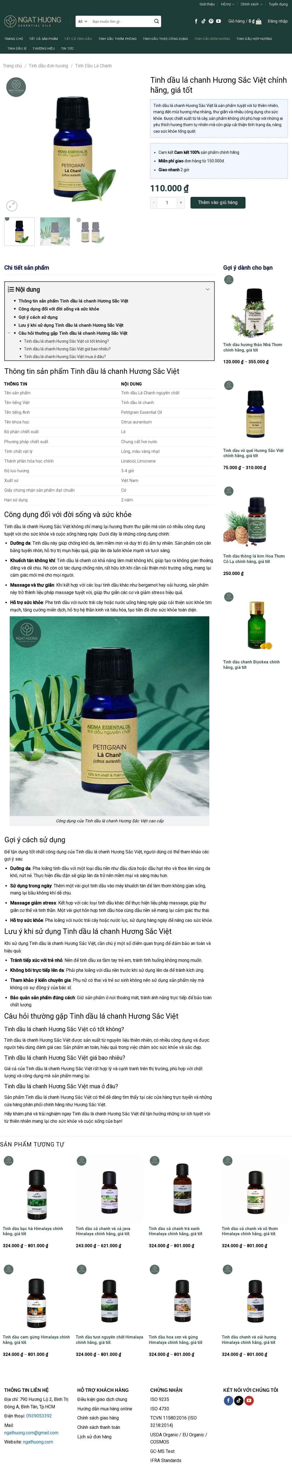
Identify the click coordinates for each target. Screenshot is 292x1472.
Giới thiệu (207, 4)
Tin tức (67, 49)
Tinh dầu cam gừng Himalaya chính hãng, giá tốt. (36, 1340)
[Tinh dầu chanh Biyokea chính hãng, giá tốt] (255, 623)
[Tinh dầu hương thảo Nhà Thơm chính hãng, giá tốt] (255, 306)
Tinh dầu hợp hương (254, 39)
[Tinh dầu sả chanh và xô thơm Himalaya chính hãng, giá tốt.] (255, 1188)
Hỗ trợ (226, 4)
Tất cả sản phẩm (43, 39)
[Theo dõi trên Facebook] (196, 21)
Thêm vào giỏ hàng (218, 202)
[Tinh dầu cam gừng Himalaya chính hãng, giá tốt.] (36, 1297)
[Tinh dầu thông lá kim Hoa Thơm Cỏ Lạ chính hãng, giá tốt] (255, 518)
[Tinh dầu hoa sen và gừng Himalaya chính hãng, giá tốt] (182, 1297)
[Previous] (14, 144)
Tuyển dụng (278, 4)
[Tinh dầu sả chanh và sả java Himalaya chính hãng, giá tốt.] (109, 1188)
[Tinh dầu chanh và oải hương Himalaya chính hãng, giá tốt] (255, 1297)
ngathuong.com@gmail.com (31, 1432)
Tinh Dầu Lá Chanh (93, 65)
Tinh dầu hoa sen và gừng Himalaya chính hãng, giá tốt (175, 1340)
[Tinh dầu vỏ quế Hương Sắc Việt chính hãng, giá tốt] (255, 412)
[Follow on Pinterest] (211, 21)
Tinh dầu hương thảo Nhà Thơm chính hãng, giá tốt (252, 347)
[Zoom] (11, 205)
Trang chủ (13, 39)
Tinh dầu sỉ (16, 49)
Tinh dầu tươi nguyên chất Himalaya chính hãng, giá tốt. (109, 1340)
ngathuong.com (38, 1442)
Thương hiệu (43, 49)
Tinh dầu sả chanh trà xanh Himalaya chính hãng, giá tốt (175, 1231)
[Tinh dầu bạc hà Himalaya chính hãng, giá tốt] (36, 1188)
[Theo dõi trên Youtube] (218, 21)
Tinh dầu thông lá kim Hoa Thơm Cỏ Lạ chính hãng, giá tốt (254, 559)
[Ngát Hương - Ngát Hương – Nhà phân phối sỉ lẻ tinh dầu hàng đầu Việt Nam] (32, 21)
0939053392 (39, 1416)
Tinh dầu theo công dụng (165, 39)
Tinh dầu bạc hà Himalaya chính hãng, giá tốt (33, 1231)
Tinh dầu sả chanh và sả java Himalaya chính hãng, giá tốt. (103, 1231)
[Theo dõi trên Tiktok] (203, 21)
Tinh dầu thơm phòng (117, 39)
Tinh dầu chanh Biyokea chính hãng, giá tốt (251, 665)
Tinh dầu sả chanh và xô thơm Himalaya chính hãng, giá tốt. (250, 1231)
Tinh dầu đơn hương (212, 39)
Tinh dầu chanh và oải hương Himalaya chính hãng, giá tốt (249, 1340)
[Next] (132, 144)
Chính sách (250, 4)
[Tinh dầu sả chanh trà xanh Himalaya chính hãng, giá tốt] (182, 1188)
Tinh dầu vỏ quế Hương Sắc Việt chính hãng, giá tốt (253, 453)
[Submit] (156, 21)
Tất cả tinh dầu (78, 39)
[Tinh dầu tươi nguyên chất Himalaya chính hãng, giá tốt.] (109, 1297)
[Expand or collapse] (207, 289)
